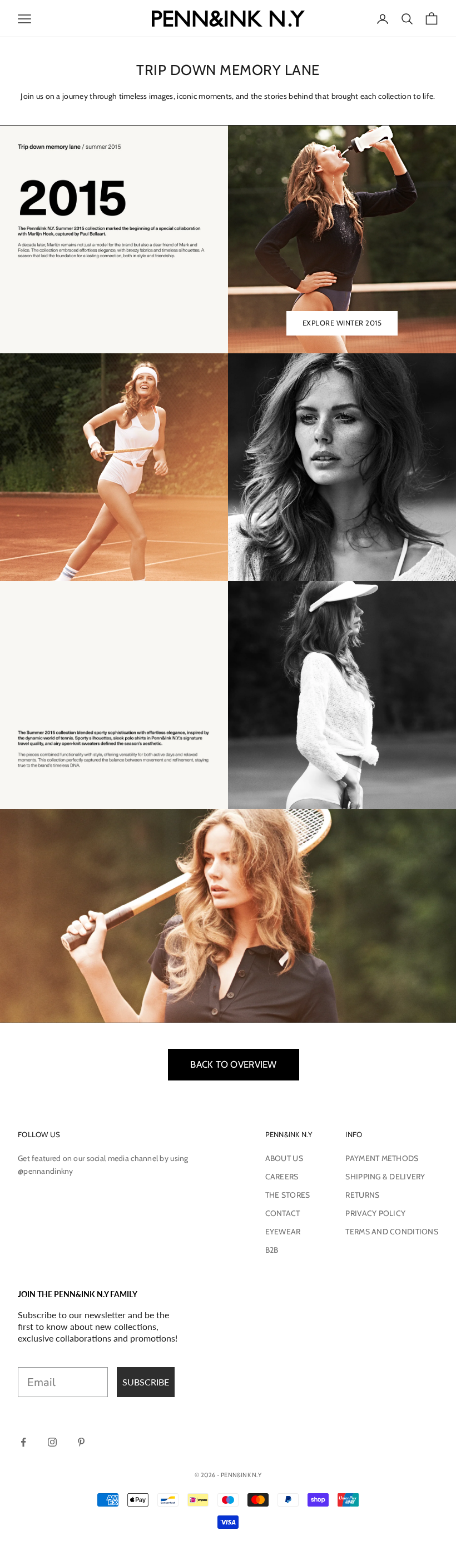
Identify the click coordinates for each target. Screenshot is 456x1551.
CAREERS (282, 1177)
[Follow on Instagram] (52, 1442)
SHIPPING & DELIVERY (385, 1177)
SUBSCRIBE (145, 1382)
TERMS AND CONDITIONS (391, 1232)
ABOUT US (284, 1158)
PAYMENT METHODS (381, 1158)
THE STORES (287, 1195)
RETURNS (362, 1195)
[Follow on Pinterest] (81, 1442)
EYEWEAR (283, 1232)
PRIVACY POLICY (375, 1213)
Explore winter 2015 (342, 322)
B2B (272, 1250)
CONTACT (282, 1213)
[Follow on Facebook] (23, 1442)
